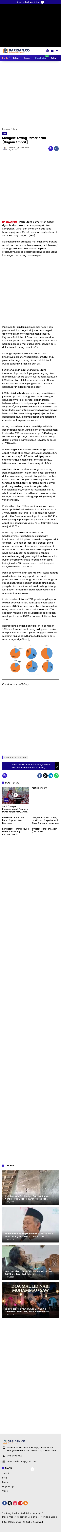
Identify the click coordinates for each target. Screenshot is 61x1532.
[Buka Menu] (52, 51)
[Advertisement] (30, 94)
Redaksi (12, 148)
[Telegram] (50, 775)
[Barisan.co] (16, 50)
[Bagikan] (56, 148)
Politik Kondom (39, 788)
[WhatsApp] (56, 775)
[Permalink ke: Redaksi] (5, 148)
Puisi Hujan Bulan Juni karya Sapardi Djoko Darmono (13, 820)
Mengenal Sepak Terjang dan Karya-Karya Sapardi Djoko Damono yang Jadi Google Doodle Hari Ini (45, 820)
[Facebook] (39, 775)
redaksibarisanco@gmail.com (21, 1461)
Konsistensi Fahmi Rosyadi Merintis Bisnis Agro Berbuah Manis (15, 832)
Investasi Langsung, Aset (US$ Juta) (44, 830)
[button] (47, 51)
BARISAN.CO (9, 222)
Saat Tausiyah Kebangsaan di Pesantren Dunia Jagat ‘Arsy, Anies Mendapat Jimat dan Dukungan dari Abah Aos (15, 809)
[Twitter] (45, 775)
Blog (4, 133)
